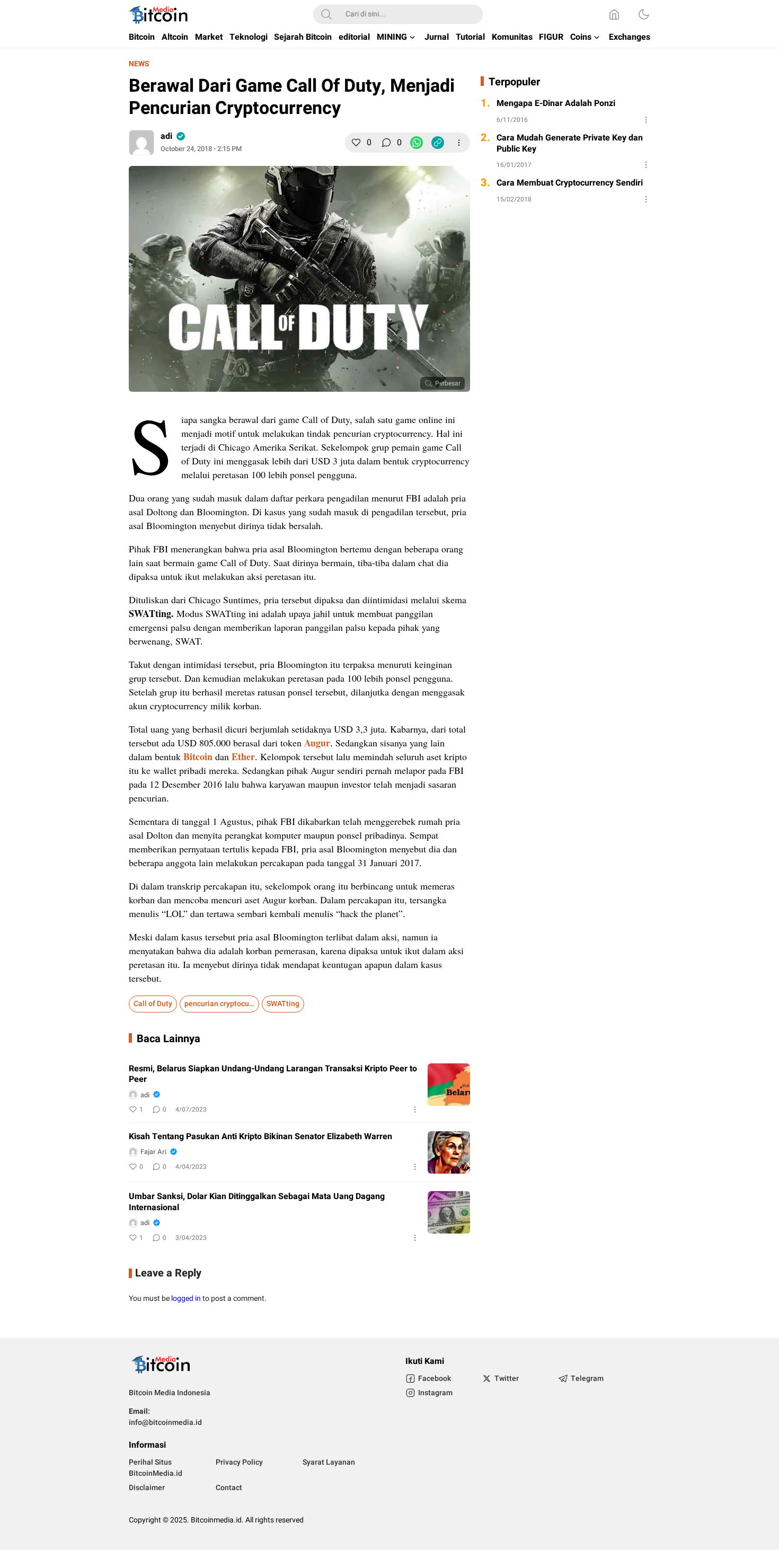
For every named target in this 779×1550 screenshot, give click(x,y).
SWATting (283, 1003)
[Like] (356, 142)
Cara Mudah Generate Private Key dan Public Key (570, 144)
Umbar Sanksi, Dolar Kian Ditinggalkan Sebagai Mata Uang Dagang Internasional (257, 1202)
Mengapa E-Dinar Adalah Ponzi (556, 103)
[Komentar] (386, 142)
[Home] (614, 14)
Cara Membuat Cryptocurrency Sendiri (570, 183)
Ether (243, 756)
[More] (459, 142)
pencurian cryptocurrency (221, 1003)
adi (166, 136)
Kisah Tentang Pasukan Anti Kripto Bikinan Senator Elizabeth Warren (260, 1136)
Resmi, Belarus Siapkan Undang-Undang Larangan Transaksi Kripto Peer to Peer (273, 1074)
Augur (317, 743)
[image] (449, 1084)
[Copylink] (437, 142)
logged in (186, 1298)
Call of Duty (153, 1003)
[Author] (141, 142)
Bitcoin (198, 756)
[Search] (326, 14)
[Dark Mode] (644, 14)
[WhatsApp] (416, 142)
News (139, 63)
